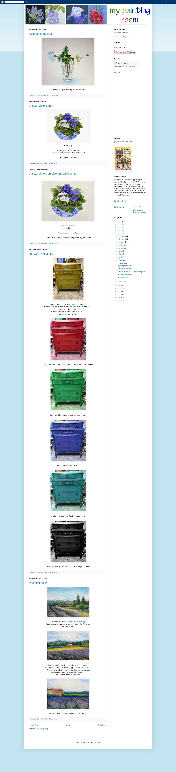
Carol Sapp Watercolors (121, 32)
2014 (119, 285)
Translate (131, 66)
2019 (119, 221)
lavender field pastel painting (74, 622)
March (121, 260)
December (122, 236)
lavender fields (38, 582)
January (122, 282)
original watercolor (68, 226)
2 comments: (53, 243)
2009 (119, 300)
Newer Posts (34, 725)
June (120, 251)
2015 (119, 233)
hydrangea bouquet (41, 33)
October (121, 242)
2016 (119, 230)
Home (68, 725)
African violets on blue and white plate (52, 173)
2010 (119, 297)
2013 (119, 288)
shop (70, 146)
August (121, 248)
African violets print (41, 105)
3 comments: (53, 163)
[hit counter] (119, 207)
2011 (119, 294)
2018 (119, 224)
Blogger (97, 743)
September (123, 245)
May (120, 254)
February (122, 263)
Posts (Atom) (43, 729)
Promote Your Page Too (121, 37)
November (122, 239)
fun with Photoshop (41, 253)
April (120, 257)
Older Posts (102, 725)
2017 (119, 227)
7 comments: (54, 95)
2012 (119, 291)
